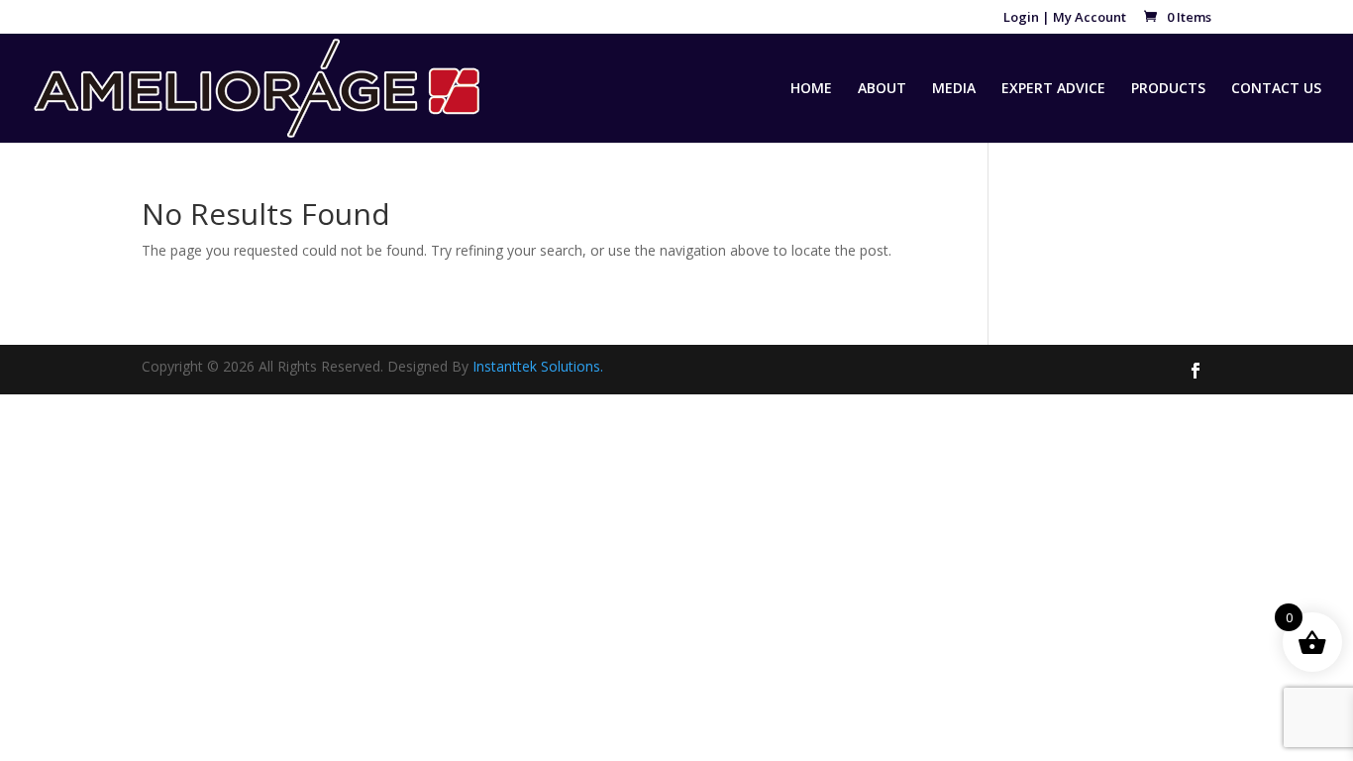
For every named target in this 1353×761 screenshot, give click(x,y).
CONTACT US (1276, 89)
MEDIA (954, 89)
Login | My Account (1064, 18)
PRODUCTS (1168, 89)
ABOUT (882, 89)
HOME (811, 89)
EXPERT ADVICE (1053, 89)
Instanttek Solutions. (537, 366)
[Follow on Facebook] (1195, 370)
